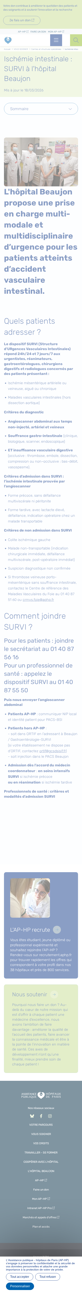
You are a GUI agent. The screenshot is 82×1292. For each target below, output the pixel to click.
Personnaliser (20, 1286)
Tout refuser (47, 1276)
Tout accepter (19, 1276)
